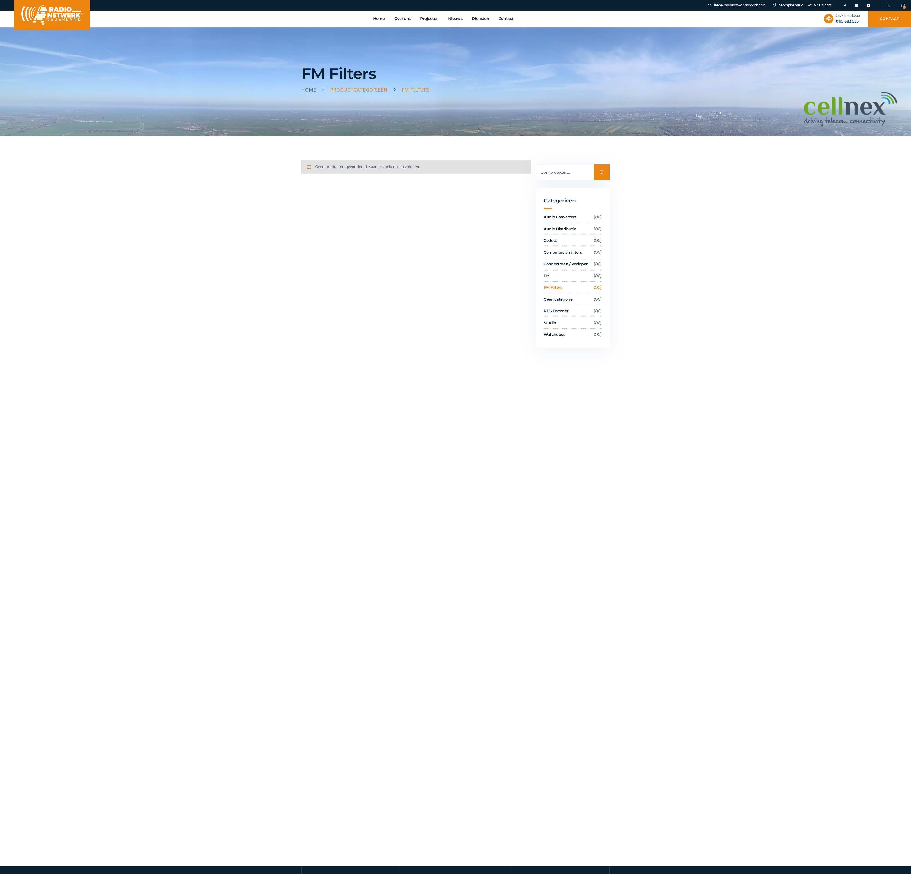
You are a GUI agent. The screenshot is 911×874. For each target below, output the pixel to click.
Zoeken (602, 172)
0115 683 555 (847, 21)
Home (308, 89)
